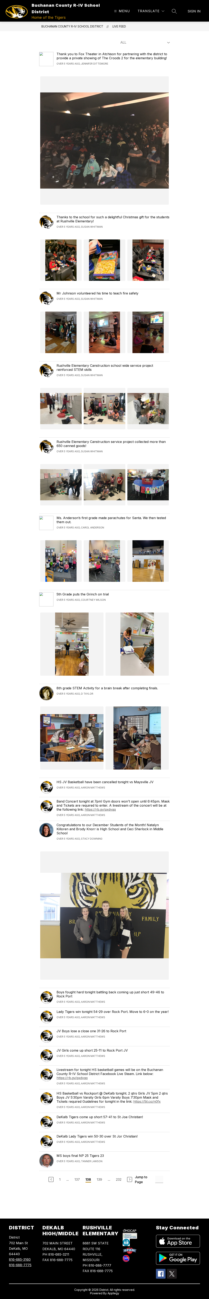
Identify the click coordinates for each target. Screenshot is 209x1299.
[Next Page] (129, 1179)
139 (99, 1179)
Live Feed (119, 26)
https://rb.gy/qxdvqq (100, 809)
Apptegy (113, 1293)
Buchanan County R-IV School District (72, 26)
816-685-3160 (20, 1259)
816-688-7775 (20, 1265)
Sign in (194, 11)
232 (118, 1179)
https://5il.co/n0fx (147, 1101)
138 (88, 1179)
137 (77, 1179)
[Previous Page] (51, 1179)
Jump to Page (141, 1179)
